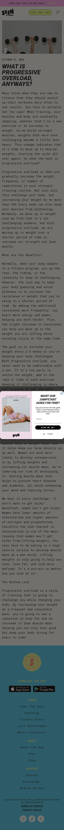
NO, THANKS (48, 434)
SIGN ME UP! (48, 427)
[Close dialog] (61, 393)
